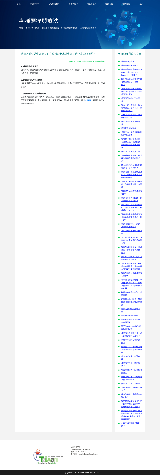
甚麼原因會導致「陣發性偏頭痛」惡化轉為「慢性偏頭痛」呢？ (131, 91)
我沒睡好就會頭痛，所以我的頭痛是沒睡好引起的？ (131, 158)
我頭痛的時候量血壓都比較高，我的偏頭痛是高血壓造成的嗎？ (131, 174)
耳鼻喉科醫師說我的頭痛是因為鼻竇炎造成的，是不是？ (131, 217)
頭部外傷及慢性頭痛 (129, 316)
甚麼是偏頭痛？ (127, 61)
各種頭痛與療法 (32, 28)
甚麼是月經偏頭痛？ (129, 128)
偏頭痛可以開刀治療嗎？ (131, 384)
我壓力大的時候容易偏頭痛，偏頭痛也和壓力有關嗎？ (131, 184)
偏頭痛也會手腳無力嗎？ (131, 151)
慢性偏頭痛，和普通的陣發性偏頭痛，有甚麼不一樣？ (131, 82)
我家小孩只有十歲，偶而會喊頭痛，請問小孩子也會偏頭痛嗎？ (131, 108)
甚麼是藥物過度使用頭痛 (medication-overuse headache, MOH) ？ (131, 72)
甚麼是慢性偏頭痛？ (129, 65)
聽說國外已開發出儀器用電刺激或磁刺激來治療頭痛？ (131, 349)
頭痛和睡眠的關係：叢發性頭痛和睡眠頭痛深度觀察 (131, 302)
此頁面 (88, 100)
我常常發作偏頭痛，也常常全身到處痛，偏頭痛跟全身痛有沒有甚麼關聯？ (131, 266)
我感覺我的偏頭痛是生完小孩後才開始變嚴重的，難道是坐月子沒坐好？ (131, 404)
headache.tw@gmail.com (88, 454)
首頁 (21, 28)
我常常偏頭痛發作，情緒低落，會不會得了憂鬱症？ (131, 250)
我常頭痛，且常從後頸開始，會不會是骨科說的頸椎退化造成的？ (131, 207)
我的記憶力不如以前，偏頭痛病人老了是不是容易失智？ (131, 240)
